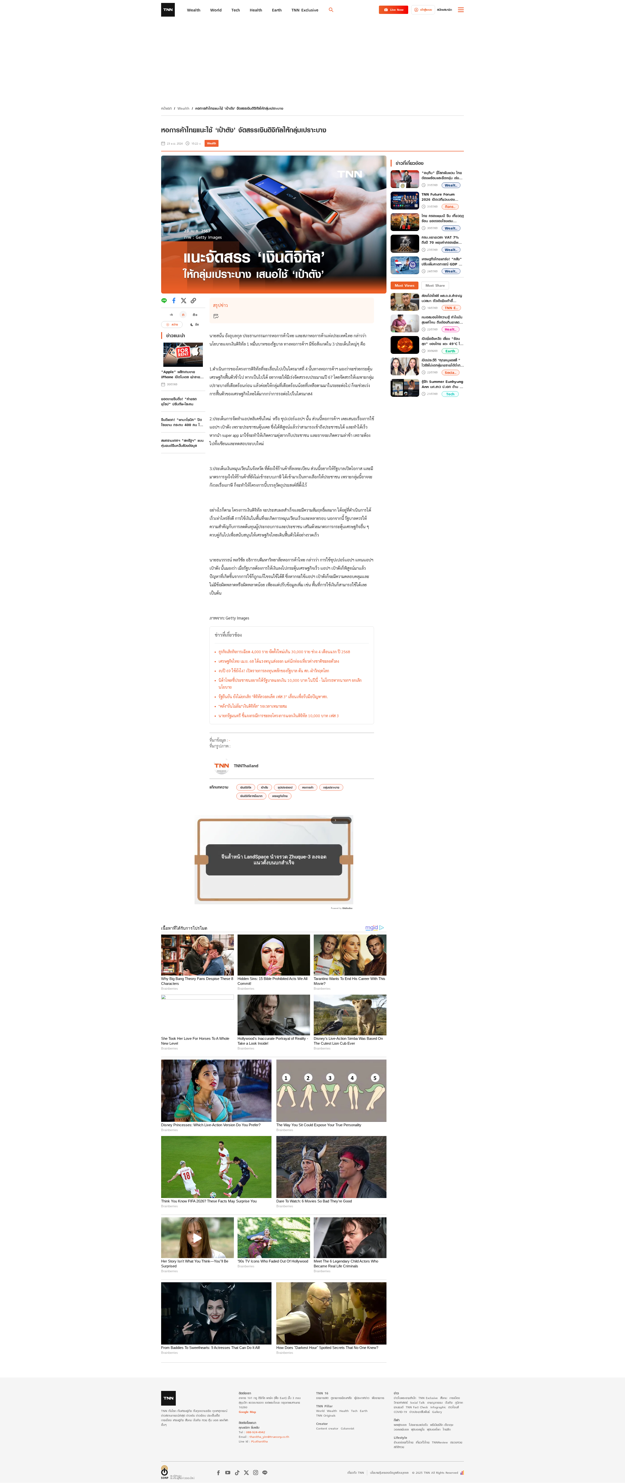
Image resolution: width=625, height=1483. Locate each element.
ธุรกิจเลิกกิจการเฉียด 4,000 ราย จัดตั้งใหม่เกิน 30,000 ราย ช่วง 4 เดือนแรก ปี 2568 (284, 651)
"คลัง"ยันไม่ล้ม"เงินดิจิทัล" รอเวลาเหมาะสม (253, 706)
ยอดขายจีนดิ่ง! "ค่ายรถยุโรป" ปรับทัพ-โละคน (179, 401)
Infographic (438, 1407)
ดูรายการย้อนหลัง (341, 1398)
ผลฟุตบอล (400, 1424)
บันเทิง (449, 1402)
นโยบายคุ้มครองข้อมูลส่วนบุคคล (389, 1472)
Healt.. (450, 329)
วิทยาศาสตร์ (401, 1402)
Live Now (397, 9)
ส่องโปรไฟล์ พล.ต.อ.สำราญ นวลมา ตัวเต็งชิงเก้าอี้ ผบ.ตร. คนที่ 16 (442, 298)
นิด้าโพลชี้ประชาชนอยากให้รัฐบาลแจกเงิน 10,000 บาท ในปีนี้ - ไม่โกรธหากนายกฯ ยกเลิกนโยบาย (290, 683)
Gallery (437, 1411)
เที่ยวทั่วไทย (422, 1442)
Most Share (435, 285)
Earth (450, 351)
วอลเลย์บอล (401, 1429)
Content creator (327, 1428)
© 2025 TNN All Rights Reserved (435, 1472)
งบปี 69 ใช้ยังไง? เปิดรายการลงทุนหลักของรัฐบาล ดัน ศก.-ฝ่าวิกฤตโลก (274, 670)
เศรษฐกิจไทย (280, 796)
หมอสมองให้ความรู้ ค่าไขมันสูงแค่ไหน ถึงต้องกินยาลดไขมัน (442, 320)
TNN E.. (451, 308)
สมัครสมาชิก (444, 9)
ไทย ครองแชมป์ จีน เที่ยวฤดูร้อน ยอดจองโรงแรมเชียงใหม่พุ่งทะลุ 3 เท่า (443, 218)
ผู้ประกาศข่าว (361, 1398)
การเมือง (454, 1398)
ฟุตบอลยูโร (418, 1429)
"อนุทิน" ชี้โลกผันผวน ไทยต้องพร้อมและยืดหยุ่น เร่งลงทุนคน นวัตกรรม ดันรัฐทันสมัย (442, 175)
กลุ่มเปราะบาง (331, 787)
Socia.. (450, 372)
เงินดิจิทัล (245, 787)
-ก (171, 314)
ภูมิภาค (459, 1402)
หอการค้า (307, 787)
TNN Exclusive (428, 1398)
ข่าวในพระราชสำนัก (405, 1398)
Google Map (247, 1411)
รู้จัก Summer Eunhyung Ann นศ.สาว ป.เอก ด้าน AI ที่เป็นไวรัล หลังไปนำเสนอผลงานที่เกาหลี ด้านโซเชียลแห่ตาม (443, 384)
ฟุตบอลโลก (433, 1429)
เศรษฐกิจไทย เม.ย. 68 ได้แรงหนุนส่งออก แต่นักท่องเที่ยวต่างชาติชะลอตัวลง (279, 661)
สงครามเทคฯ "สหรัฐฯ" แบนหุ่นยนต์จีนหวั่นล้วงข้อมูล (182, 443)
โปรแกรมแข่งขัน (418, 1424)
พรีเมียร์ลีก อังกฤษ (441, 1424)
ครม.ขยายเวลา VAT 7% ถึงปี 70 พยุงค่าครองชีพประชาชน (440, 240)
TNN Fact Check (417, 1407)
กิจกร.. (450, 207)
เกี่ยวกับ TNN (355, 1472)
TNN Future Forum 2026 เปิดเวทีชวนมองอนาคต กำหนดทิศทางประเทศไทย (438, 197)
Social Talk (417, 1402)
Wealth (183, 108)
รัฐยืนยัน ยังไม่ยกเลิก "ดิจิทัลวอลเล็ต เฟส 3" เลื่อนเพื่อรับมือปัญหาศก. (273, 696)
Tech (450, 394)
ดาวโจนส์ (453, 1407)
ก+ (195, 314)
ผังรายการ (378, 1398)
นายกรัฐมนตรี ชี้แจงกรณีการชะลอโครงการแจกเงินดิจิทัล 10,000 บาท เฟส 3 (279, 715)
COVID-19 (400, 1411)
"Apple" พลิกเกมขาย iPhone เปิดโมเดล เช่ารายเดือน (180, 374)
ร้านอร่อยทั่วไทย (403, 1442)
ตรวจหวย (456, 1442)
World (320, 1411)
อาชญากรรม (435, 1402)
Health (344, 1411)
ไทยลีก (447, 1429)
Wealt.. (451, 185)
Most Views (404, 285)
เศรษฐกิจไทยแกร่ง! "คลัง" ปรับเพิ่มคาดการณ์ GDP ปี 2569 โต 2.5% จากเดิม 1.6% (442, 261)
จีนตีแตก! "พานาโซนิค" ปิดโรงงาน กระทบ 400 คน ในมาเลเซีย (181, 422)
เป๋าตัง (264, 787)
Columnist (347, 1428)
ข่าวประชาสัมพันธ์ (419, 1411)
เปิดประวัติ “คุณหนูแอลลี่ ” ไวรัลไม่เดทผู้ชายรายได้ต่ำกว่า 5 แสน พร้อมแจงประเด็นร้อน (443, 363)
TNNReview (440, 1442)
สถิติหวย (399, 1447)
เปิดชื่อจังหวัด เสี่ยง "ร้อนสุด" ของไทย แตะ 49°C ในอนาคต (442, 341)
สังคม (443, 1398)
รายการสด (322, 1398)
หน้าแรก (166, 108)
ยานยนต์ (398, 1407)
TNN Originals (325, 1415)
